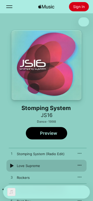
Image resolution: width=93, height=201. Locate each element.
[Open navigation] (9, 6)
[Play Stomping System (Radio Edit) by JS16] (11, 154)
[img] (46, 6)
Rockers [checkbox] (23, 177)
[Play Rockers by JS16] (11, 177)
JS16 (46, 115)
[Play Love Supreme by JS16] (11, 165)
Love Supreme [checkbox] (28, 166)
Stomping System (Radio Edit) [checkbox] (41, 154)
